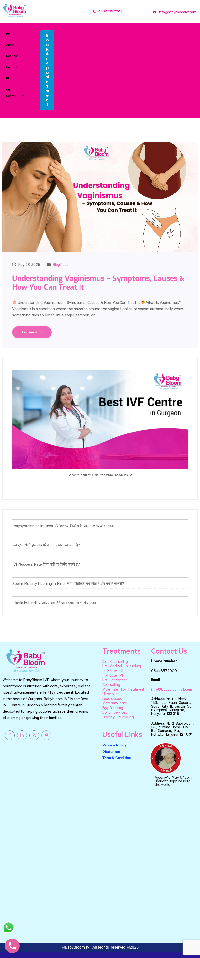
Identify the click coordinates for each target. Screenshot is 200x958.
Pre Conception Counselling (114, 682)
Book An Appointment (47, 70)
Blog (9, 78)
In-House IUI (112, 670)
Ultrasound (111, 693)
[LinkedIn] (22, 735)
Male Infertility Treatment (123, 688)
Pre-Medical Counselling (121, 665)
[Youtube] (46, 735)
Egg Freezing (112, 707)
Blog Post (60, 265)
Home (10, 33)
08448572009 (164, 670)
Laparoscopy (112, 698)
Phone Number (164, 660)
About (10, 44)
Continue (30, 332)
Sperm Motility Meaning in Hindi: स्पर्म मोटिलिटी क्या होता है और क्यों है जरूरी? (68, 583)
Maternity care (114, 702)
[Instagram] (34, 735)
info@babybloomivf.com (171, 688)
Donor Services (114, 711)
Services (12, 56)
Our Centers (11, 96)
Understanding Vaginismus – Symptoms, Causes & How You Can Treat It (98, 283)
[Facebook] (10, 735)
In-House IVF (113, 674)
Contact (11, 67)
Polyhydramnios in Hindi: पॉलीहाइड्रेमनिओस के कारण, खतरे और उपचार (63, 526)
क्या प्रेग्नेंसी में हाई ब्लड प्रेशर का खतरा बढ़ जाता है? (46, 545)
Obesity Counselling (118, 716)
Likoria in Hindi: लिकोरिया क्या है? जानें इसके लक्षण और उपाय (54, 603)
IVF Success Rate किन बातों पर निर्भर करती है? (46, 564)
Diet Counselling (115, 661)
